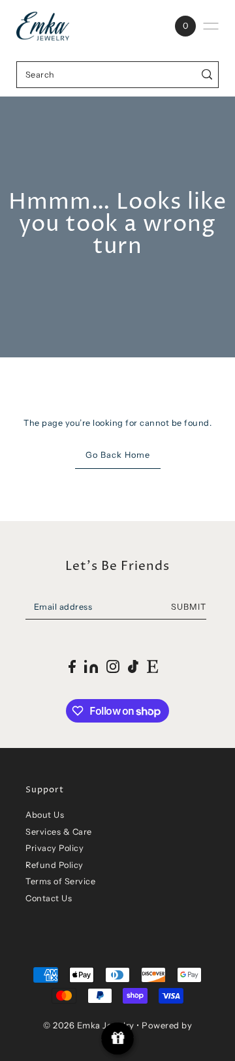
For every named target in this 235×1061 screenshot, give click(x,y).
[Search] (207, 74)
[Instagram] (112, 666)
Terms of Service (60, 881)
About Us (44, 815)
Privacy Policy (54, 848)
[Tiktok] (133, 666)
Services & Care (58, 832)
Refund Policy (54, 865)
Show (118, 1038)
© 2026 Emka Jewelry (88, 1025)
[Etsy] (152, 666)
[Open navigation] (211, 26)
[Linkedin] (91, 666)
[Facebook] (72, 666)
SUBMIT (188, 607)
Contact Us (48, 898)
